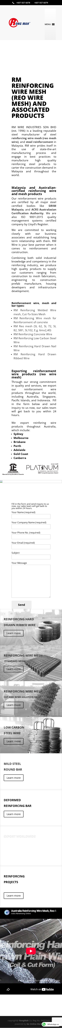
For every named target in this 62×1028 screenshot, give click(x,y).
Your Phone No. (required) (26, 532)
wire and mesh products (34, 192)
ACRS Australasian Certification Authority (34, 211)
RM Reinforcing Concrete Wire (33, 334)
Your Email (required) (23, 542)
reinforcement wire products (34, 372)
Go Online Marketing (37, 1024)
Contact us (13, 854)
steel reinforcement (39, 142)
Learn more (14, 633)
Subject (16, 552)
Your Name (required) (23, 512)
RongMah (24, 1020)
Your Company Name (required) (29, 522)
